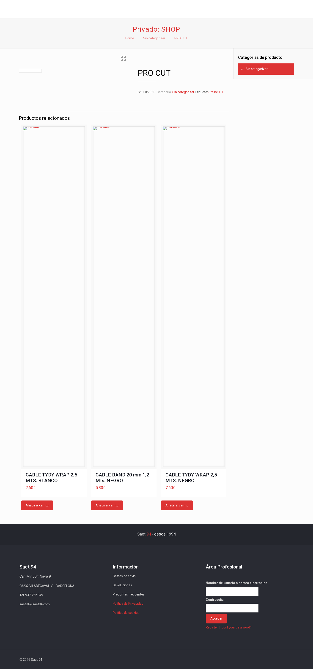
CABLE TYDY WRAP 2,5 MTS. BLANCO (51, 477)
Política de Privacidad (128, 603)
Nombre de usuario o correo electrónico (236, 583)
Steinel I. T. (216, 92)
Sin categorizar (154, 38)
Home (129, 38)
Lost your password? (237, 627)
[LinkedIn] (270, 660)
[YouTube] (264, 660)
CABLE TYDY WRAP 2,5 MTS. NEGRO (191, 477)
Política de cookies (126, 613)
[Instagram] (277, 660)
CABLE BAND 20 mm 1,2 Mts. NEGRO (122, 477)
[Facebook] (252, 660)
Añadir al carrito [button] (37, 505)
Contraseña (215, 599)
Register (212, 627)
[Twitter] (258, 660)
